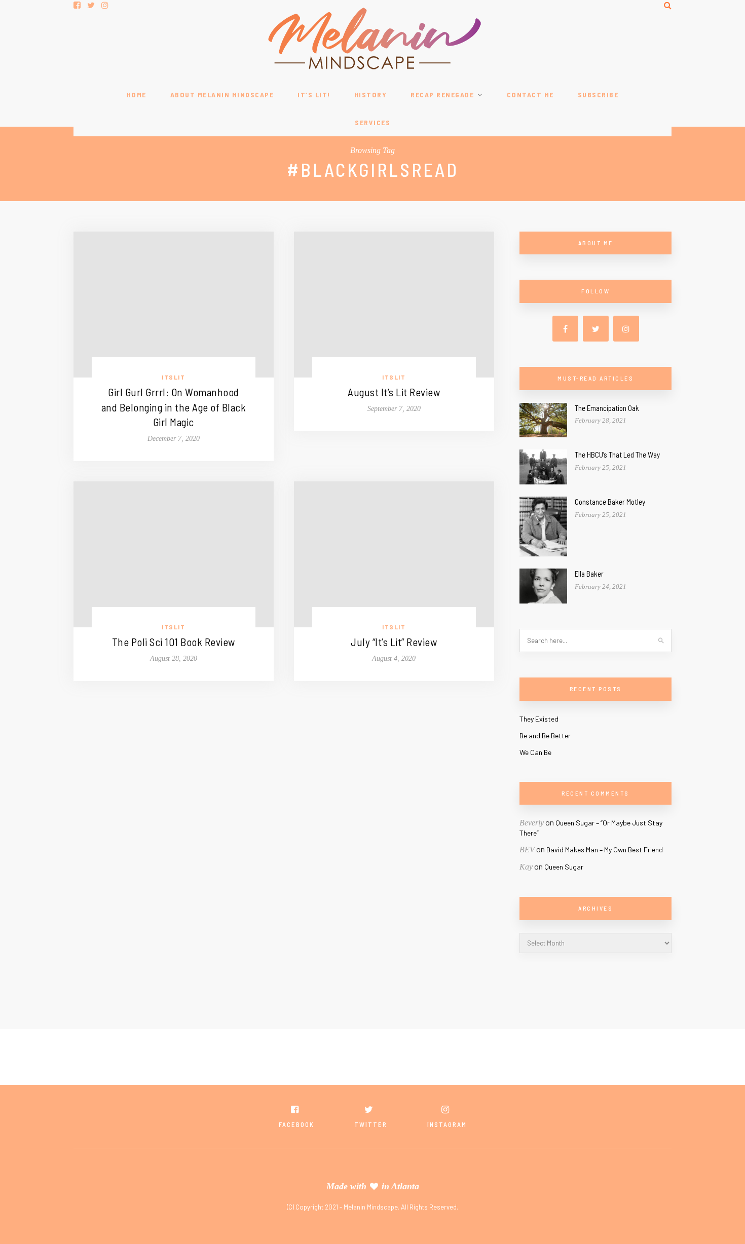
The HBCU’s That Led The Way (617, 454)
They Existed (538, 718)
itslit (173, 377)
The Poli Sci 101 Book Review (173, 641)
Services (372, 122)
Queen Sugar (563, 866)
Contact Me (530, 94)
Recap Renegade (442, 94)
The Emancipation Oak (607, 407)
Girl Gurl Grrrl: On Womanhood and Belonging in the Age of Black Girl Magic (173, 407)
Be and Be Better (545, 735)
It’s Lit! (313, 94)
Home (136, 94)
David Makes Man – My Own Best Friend (604, 849)
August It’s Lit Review (394, 392)
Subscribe (598, 94)
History (370, 94)
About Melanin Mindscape (222, 94)
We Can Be (535, 752)
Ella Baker (589, 573)
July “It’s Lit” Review (394, 641)
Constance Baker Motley (610, 501)
